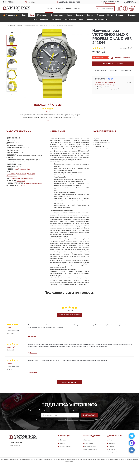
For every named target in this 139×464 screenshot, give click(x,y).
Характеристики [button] (100, 70)
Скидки (111, 446)
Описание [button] (113, 70)
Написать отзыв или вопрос (69, 315)
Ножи (24, 15)
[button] (109, 2)
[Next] (12, 94)
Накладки (79, 15)
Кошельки (44, 19)
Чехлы (69, 15)
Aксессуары (56, 19)
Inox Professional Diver (22, 169)
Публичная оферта (90, 446)
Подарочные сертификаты (97, 19)
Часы (32, 15)
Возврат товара (65, 446)
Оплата (62, 443)
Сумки (34, 19)
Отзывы (68, 8)
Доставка (63, 440)
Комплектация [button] (126, 70)
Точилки (90, 15)
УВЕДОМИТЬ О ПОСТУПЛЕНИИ (113, 63)
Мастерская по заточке (74, 19)
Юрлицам (59, 8)
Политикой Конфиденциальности (68, 420)
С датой (22, 185)
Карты (110, 15)
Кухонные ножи (57, 15)
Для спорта (31, 174)
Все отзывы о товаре (69, 382)
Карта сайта (88, 443)
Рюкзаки (100, 15)
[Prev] (12, 32)
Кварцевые (21, 181)
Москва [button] (109, 79)
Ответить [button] (33, 336)
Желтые (15, 178)
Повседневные (12, 176)
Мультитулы (42, 15)
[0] (131, 8)
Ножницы (120, 15)
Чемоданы (132, 15)
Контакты (78, 8)
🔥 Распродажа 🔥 (10, 15)
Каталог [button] (49, 8)
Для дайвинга (21, 174)
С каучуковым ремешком (33, 183)
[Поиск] (98, 8)
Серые (30, 178)
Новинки (112, 443)
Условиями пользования (87, 420)
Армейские (11, 174)
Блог (110, 440)
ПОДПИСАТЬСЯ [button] (89, 415)
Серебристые (23, 178)
